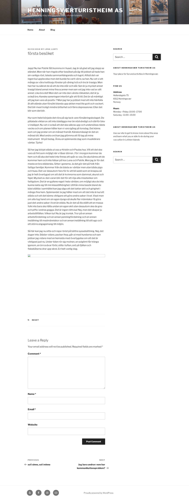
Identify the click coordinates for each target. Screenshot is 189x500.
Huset (35, 320)
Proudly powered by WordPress (98, 493)
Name (32, 394)
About (42, 29)
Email (32, 409)
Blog (52, 29)
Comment (34, 353)
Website (32, 424)
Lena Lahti (51, 49)
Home (30, 29)
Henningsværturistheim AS (75, 10)
